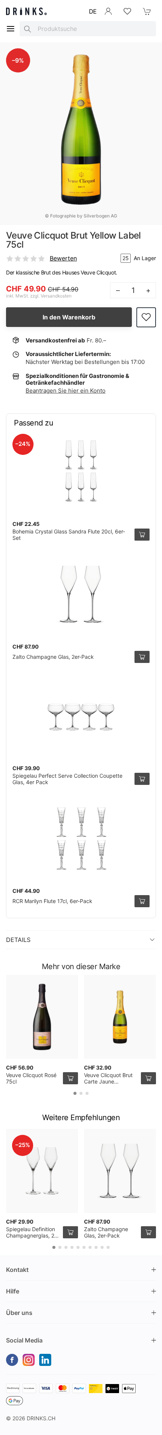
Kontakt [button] (17, 1269)
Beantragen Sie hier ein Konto (65, 390)
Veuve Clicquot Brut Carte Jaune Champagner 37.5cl (108, 1081)
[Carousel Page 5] (77, 1247)
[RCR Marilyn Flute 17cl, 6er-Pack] (81, 838)
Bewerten (63, 258)
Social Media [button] (24, 1340)
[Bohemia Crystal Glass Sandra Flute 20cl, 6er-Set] (81, 471)
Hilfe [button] (12, 1291)
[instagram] (29, 1360)
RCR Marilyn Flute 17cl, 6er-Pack (52, 901)
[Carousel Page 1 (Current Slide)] (74, 1093)
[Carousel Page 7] (90, 1247)
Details (18, 939)
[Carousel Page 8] (96, 1247)
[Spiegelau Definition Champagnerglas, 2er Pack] (42, 1171)
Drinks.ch (41, 1418)
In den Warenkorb (69, 317)
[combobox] (88, 28)
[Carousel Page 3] (87, 1093)
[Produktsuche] (27, 28)
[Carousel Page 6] (84, 1247)
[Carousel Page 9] (102, 1247)
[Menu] (10, 28)
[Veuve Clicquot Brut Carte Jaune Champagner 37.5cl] (120, 1017)
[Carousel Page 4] (71, 1247)
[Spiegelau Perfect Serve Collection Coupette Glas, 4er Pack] (81, 716)
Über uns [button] (19, 1312)
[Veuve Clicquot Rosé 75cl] (42, 1017)
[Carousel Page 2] (81, 1093)
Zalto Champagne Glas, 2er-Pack (53, 657)
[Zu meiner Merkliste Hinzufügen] (146, 317)
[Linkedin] (45, 1360)
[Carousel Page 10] (108, 1247)
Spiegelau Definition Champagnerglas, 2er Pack (32, 1235)
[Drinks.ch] (26, 11)
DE (93, 11)
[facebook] (12, 1360)
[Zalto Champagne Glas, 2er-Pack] (81, 594)
